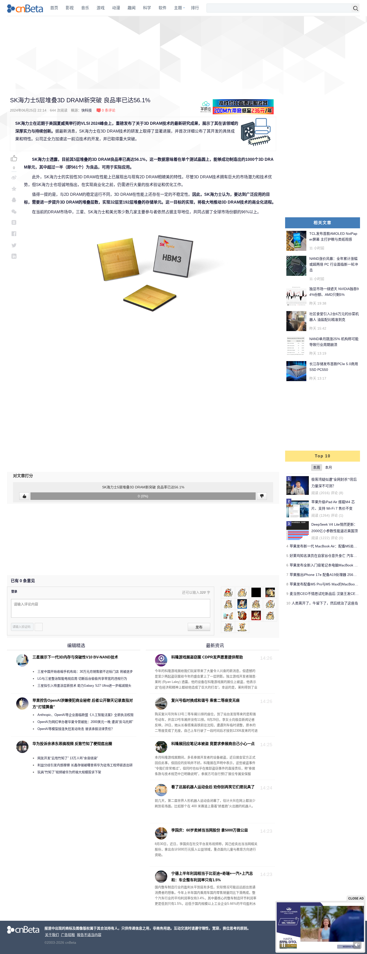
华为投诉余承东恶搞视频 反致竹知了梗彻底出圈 (72, 743)
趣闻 (132, 8)
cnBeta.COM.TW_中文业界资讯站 (25, 8)
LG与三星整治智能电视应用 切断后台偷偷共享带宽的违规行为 (82, 678)
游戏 (101, 8)
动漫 (116, 8)
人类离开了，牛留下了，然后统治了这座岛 (325, 603)
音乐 (85, 8)
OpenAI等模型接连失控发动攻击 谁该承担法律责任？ (75, 729)
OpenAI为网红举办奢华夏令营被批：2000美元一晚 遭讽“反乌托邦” (85, 722)
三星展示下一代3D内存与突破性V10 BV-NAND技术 (75, 657)
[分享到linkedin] (14, 256)
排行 (195, 8)
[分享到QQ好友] (14, 200)
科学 (147, 8)
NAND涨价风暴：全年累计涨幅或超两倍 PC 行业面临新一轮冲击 (333, 264)
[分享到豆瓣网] (14, 222)
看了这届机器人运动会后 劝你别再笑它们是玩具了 (213, 787)
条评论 (108, 110)
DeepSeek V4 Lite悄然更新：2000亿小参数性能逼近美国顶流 (334, 530)
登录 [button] (14, 591)
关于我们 (52, 935)
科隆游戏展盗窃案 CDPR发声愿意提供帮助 (207, 657)
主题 (178, 8)
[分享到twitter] (14, 245)
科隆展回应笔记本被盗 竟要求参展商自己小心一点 (213, 743)
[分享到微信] (14, 211)
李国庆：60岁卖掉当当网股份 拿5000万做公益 (209, 830)
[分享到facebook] (14, 233)
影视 (70, 8)
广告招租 (68, 935)
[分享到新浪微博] (14, 177)
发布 (198, 627)
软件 (163, 8)
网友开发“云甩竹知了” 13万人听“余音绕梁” (67, 758)
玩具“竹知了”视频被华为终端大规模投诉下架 (69, 772)
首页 (54, 8)
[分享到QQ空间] (14, 188)
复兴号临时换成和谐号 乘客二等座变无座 (205, 700)
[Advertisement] (183, 53)
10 (288, 603)
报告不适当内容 (89, 935)
